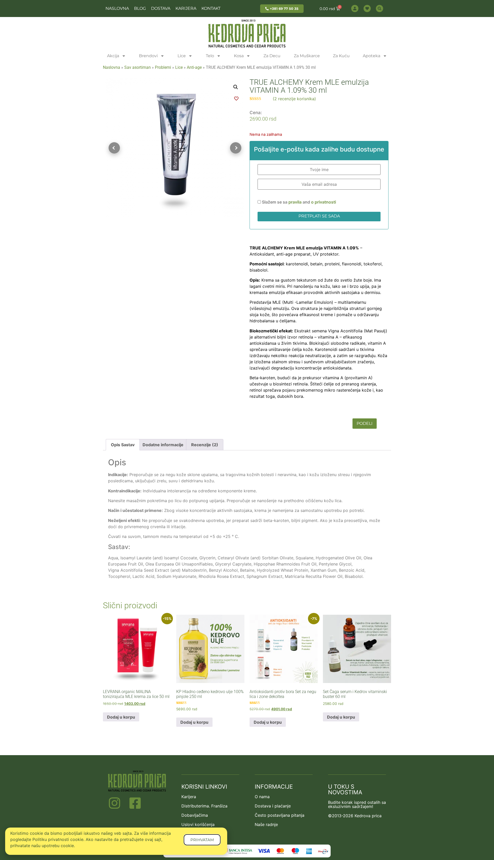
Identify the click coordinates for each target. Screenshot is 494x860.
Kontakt (210, 8)
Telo (210, 55)
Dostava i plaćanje (273, 805)
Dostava (160, 8)
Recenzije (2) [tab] (204, 444)
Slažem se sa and (298, 202)
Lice (182, 55)
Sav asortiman (137, 67)
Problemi (163, 67)
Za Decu (271, 55)
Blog (140, 8)
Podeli (365, 423)
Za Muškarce (307, 55)
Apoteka (371, 55)
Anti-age (194, 67)
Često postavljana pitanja (279, 815)
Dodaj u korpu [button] (121, 717)
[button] (235, 87)
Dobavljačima (194, 815)
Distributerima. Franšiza (204, 805)
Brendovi (148, 55)
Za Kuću (341, 55)
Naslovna (117, 8)
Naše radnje (266, 824)
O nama (262, 796)
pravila (295, 202)
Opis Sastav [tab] (123, 444)
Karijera (185, 8)
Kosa (239, 55)
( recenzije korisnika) (294, 98)
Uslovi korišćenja (198, 824)
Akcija (113, 55)
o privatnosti (323, 202)
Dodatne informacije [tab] (163, 444)
